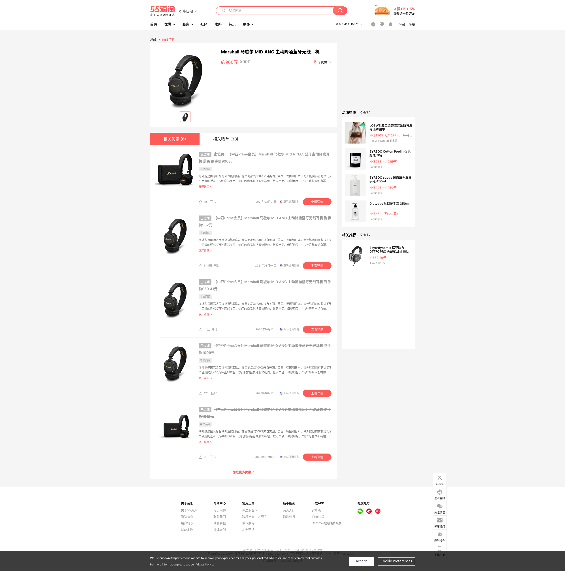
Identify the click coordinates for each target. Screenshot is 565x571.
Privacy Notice (204, 564)
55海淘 (162, 11)
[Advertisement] (378, 76)
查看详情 (317, 202)
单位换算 (248, 523)
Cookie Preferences (396, 561)
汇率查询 (248, 529)
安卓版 (316, 510)
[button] (188, 11)
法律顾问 (219, 529)
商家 (185, 24)
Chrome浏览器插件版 (326, 523)
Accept (361, 561)
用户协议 (187, 523)
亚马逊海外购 (291, 201)
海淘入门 (289, 510)
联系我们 (219, 516)
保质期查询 (250, 510)
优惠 (167, 24)
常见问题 (219, 510)
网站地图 (187, 529)
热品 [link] (153, 39)
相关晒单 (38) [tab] (225, 139)
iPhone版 (318, 516)
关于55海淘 (189, 510)
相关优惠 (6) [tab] (175, 139)
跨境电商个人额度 (254, 516)
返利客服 (219, 523)
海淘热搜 (289, 516)
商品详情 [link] (168, 39)
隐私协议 (187, 516)
